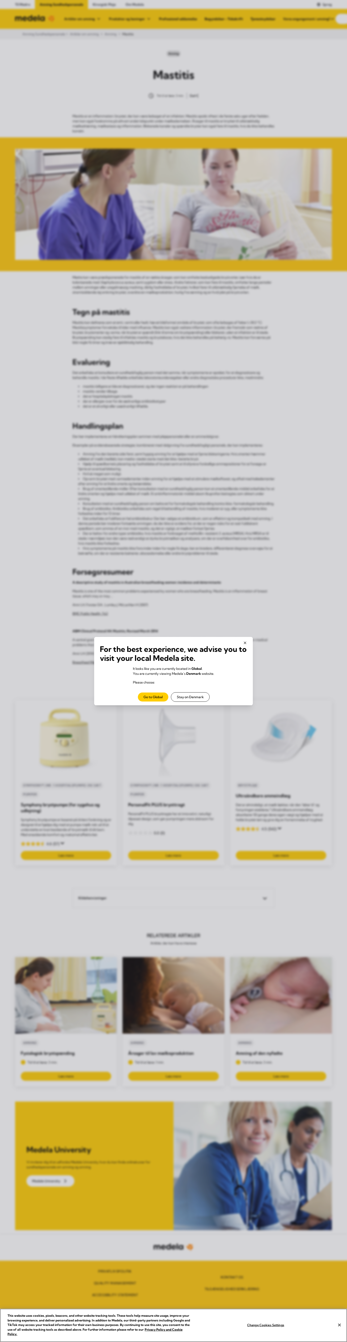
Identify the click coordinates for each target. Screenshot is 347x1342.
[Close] (339, 1325)
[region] (173, 1325)
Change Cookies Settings (265, 1325)
